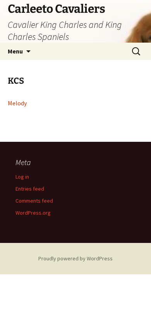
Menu (15, 51)
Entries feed (29, 188)
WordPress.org (33, 212)
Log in (22, 176)
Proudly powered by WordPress (75, 258)
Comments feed (34, 200)
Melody (17, 103)
